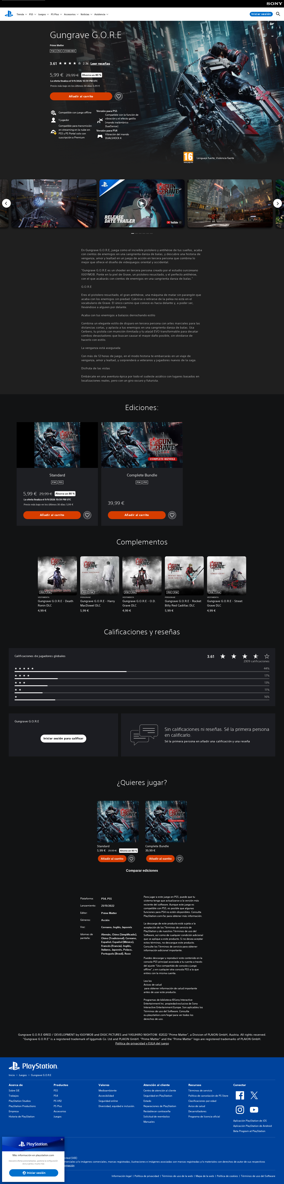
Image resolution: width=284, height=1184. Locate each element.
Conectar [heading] (239, 1085)
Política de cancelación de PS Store (208, 1095)
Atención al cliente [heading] (156, 1085)
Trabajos (14, 1095)
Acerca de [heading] (16, 1085)
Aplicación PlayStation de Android (252, 1126)
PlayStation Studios (20, 1101)
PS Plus (55, 14)
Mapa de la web (205, 1176)
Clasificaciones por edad (202, 1101)
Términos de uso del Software (258, 1176)
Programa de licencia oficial (204, 1116)
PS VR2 (58, 1101)
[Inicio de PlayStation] (9, 14)
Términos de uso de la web (177, 1176)
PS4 (56, 1095)
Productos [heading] (61, 1085)
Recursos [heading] (194, 1085)
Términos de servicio (200, 1090)
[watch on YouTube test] (174, 222)
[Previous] (6, 203)
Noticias (85, 14)
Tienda (20, 14)
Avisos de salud (153, 984)
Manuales (149, 1121)
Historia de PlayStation (22, 1116)
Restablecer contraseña (156, 1111)
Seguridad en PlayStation (157, 1095)
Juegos (42, 14)
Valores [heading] (104, 1085)
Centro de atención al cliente (159, 1090)
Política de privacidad (147, 1176)
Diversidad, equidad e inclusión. (117, 1106)
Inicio (12, 1075)
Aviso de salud (196, 1106)
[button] (142, 203)
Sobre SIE (14, 1090)
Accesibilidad (106, 1095)
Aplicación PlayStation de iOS (250, 1120)
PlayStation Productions (22, 1106)
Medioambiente (108, 1090)
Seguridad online (108, 1101)
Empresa (14, 1111)
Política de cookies (227, 1176)
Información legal (122, 1176)
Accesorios (69, 14)
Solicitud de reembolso (156, 1116)
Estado (147, 1101)
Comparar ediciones (142, 870)
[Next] (277, 203)
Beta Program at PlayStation (249, 1131)
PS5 (31, 14)
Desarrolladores (197, 1111)
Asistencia (99, 14)
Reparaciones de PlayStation (159, 1106)
